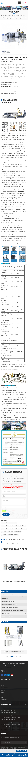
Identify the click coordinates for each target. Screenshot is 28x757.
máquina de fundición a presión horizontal (10, 712)
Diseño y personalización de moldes (9, 607)
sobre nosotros (4, 687)
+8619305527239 (7, 668)
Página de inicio (6, 15)
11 (20, 656)
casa (2, 683)
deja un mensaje (13, 754)
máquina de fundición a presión (18, 15)
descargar (3, 694)
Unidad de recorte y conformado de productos (12, 610)
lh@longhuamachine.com (9, 671)
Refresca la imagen (11, 510)
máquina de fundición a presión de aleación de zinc (13, 525)
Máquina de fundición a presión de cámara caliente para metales (13, 598)
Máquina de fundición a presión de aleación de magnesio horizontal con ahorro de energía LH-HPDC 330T (11, 543)
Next (27, 570)
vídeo (2, 697)
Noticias (2, 692)
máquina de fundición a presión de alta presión (11, 708)
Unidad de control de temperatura (9, 604)
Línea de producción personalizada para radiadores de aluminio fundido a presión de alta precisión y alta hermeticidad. (14, 652)
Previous (0, 570)
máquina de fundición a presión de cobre (11, 531)
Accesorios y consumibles (7, 616)
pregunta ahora (20, 750)
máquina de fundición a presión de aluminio (10, 715)
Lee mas (13, 585)
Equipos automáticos (6, 613)
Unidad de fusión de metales (7, 601)
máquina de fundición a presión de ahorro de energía (14, 528)
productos (3, 685)
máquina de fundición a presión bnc (10, 534)
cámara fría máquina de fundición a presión (10, 717)
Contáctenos (4, 699)
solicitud (3, 690)
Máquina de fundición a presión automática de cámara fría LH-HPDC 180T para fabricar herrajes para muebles (13, 486)
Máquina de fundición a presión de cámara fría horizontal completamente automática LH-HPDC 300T (16, 539)
